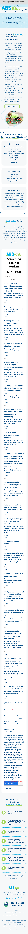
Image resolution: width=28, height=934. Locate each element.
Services (4, 892)
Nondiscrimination (19, 924)
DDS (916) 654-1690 (8, 924)
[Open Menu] (26, 10)
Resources (7, 894)
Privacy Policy (21, 926)
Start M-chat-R (12, 106)
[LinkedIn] (7, 898)
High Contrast (23, 5)
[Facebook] (12, 898)
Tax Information (14, 929)
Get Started (20, 894)
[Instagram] (18, 898)
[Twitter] (10, 898)
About (17, 892)
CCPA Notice (19, 928)
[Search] (23, 10)
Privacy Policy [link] (14, 2)
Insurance (23, 892)
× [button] (26, 1)
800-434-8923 (17, 903)
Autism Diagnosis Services (14, 914)
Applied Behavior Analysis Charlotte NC (14, 912)
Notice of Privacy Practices (9, 926)
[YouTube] (15, 898)
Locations (11, 892)
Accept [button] (23, 2)
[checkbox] (14, 302)
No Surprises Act (10, 928)
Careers (13, 894)
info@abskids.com (17, 905)
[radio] (14, 301)
